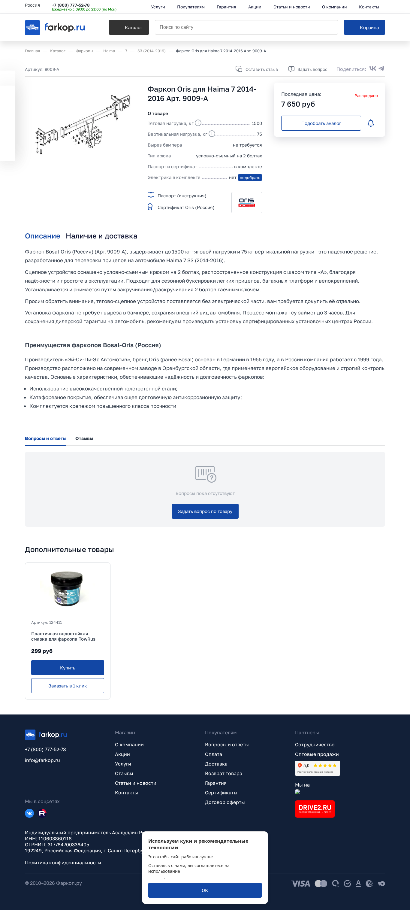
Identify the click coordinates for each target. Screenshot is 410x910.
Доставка (216, 764)
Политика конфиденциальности (63, 863)
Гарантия (216, 783)
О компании (129, 745)
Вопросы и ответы (227, 745)
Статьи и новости (135, 783)
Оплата (213, 754)
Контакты (126, 793)
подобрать (250, 177)
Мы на (302, 785)
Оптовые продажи (317, 754)
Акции (122, 754)
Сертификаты (221, 793)
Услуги (123, 764)
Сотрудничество (315, 745)
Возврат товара (223, 773)
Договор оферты (225, 802)
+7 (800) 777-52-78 (71, 5)
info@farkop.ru (42, 760)
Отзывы (124, 773)
